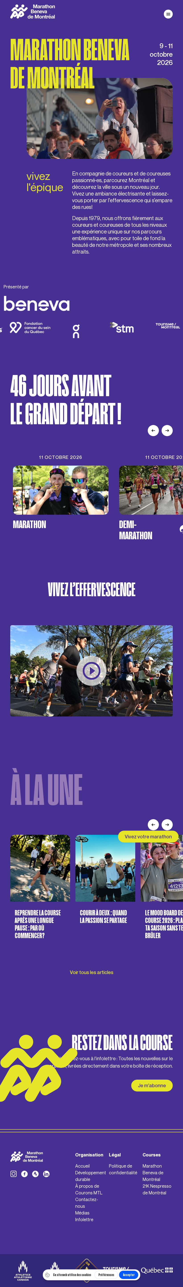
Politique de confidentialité (123, 1169)
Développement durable (90, 1176)
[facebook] (24, 1174)
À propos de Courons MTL (88, 1189)
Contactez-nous (86, 1203)
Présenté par (16, 286)
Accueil (82, 1166)
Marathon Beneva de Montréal (153, 1172)
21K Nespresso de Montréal (157, 1189)
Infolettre (84, 1219)
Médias (82, 1213)
